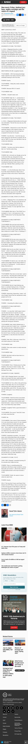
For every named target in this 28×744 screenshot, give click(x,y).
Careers (16, 714)
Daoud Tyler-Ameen (9, 13)
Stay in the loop (14, 587)
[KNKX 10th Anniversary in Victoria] (14, 604)
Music (6, 580)
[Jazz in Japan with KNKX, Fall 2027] (8, 642)
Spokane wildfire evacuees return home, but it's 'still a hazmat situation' (13, 553)
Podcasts (5, 732)
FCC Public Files (18, 734)
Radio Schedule (6, 726)
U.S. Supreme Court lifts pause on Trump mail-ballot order (13, 547)
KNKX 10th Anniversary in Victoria (14, 617)
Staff (4, 720)
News (12, 580)
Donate (23, 2)
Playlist (4, 729)
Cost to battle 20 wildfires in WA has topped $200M (12, 560)
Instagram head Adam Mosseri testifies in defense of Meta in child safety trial (8, 672)
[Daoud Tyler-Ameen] (4, 513)
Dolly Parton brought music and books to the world (19, 663)
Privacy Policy (17, 589)
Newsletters (5, 735)
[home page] (7, 2)
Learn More (14, 627)
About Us (5, 714)
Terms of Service (18, 728)
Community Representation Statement (18, 724)
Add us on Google (20, 25)
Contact (4, 717)
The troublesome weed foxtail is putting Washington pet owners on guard (11, 566)
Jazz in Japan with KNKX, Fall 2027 (7, 649)
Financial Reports (18, 720)
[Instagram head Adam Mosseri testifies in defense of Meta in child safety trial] (8, 663)
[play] (2, 742)
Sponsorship (17, 717)
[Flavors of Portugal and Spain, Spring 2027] (20, 642)
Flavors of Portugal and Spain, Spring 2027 (19, 650)
